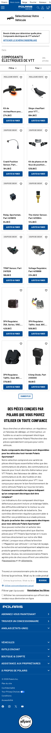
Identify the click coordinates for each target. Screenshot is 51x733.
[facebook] (3, 706)
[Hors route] (25, 7)
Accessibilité (7, 700)
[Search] (38, 7)
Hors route (14, 2)
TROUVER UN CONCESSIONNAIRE (20, 621)
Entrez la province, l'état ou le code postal (25, 575)
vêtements (26, 560)
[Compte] (42, 7)
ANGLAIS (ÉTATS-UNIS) (14, 628)
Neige (24, 2)
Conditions (6, 695)
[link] (25, 642)
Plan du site (7, 683)
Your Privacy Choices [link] (11, 692)
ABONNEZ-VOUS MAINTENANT (18, 614)
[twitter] (16, 706)
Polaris (4, 2)
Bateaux (42, 2)
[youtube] (22, 706)
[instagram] (9, 706)
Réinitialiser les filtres (38, 590)
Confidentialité (8, 688)
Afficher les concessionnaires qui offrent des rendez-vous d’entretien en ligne (25, 597)
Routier (33, 2)
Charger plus (26, 396)
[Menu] (3, 7)
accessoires (9, 560)
